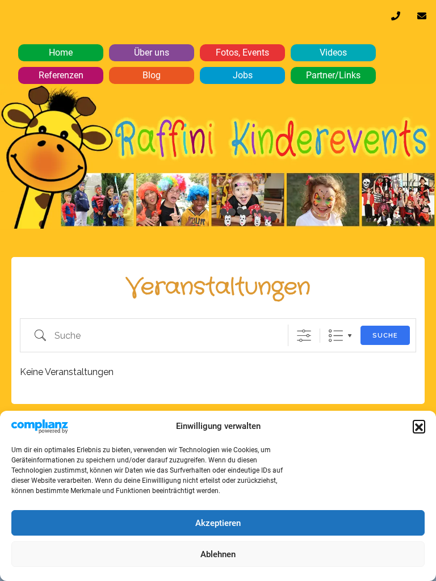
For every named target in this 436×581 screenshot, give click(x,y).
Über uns (151, 52)
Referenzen (61, 75)
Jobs (243, 75)
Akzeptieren (218, 523)
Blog (151, 75)
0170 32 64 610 (395, 19)
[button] (419, 426)
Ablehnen (218, 554)
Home (61, 52)
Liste (336, 336)
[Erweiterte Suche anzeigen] (304, 336)
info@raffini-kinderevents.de (421, 19)
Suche (385, 335)
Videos (333, 52)
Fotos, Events (242, 52)
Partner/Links (333, 75)
